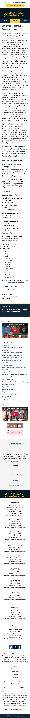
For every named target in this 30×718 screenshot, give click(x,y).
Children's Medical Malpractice (11, 360)
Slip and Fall (5, 387)
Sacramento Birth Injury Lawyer (12, 348)
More (25, 21)
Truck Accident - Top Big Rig (10, 394)
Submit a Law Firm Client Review (15, 485)
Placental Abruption (8, 379)
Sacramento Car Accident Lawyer (12, 357)
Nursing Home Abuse (8, 377)
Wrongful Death (7, 397)
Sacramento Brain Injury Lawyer (12, 352)
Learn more (6, 191)
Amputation (5, 345)
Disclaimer (15, 671)
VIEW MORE (15, 480)
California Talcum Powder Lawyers (12, 355)
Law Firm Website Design (15, 716)
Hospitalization (6, 372)
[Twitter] (15, 647)
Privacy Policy (15, 669)
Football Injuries (7, 365)
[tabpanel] (15, 457)
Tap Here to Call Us (15, 5)
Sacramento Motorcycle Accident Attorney (15, 382)
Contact (15, 21)
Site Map (15, 674)
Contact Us (15, 677)
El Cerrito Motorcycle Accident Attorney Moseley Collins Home (15, 13)
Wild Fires (5, 399)
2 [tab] (15, 474)
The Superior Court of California (13, 283)
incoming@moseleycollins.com (17, 527)
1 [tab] (13, 474)
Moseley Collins (20, 709)
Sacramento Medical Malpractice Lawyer (14, 374)
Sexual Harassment (8, 384)
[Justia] (19, 647)
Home (5, 21)
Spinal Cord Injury (7, 389)
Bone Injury (5, 350)
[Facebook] (11, 647)
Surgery (4, 392)
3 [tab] (17, 474)
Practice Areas (7, 343)
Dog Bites (5, 362)
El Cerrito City (10, 289)
